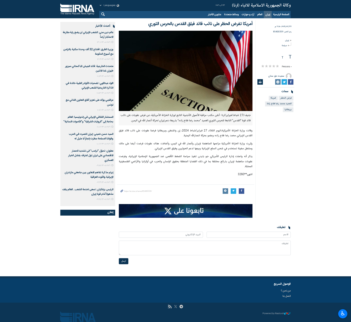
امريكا (273, 98)
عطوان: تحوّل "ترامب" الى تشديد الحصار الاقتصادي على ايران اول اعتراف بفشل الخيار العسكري (90, 155)
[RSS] (169, 307)
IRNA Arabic (261, 5)
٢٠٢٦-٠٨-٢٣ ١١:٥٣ (103, 93)
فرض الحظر (286, 98)
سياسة (284, 45)
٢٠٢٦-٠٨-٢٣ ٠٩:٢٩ (103, 182)
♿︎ (343, 313)
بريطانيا (288, 110)
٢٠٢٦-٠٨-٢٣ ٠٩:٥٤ (103, 165)
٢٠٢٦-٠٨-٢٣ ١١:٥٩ (103, 76)
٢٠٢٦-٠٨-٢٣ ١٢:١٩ (103, 59)
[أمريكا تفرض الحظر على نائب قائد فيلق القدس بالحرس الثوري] (185, 71)
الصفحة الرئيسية (281, 14)
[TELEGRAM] (181, 307)
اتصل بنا (286, 296)
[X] (175, 307)
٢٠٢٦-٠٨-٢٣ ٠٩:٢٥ (103, 199)
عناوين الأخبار (214, 14)
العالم (259, 14)
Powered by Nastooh (273, 313)
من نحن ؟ (286, 291)
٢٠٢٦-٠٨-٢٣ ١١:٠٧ (103, 127)
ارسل (123, 261)
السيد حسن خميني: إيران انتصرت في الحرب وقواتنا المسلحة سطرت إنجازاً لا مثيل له (91, 136)
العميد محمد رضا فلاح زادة (279, 104)
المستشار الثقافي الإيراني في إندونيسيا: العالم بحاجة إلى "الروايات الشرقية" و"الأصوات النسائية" (88, 119)
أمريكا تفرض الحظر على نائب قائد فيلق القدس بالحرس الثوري (200, 24)
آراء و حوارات (248, 14)
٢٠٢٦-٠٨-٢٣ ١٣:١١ (103, 42)
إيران (267, 14)
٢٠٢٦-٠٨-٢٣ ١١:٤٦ (103, 110)
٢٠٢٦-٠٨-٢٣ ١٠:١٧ (103, 144)
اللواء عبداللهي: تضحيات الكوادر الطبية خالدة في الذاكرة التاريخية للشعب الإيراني (89, 85)
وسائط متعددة (231, 14)
